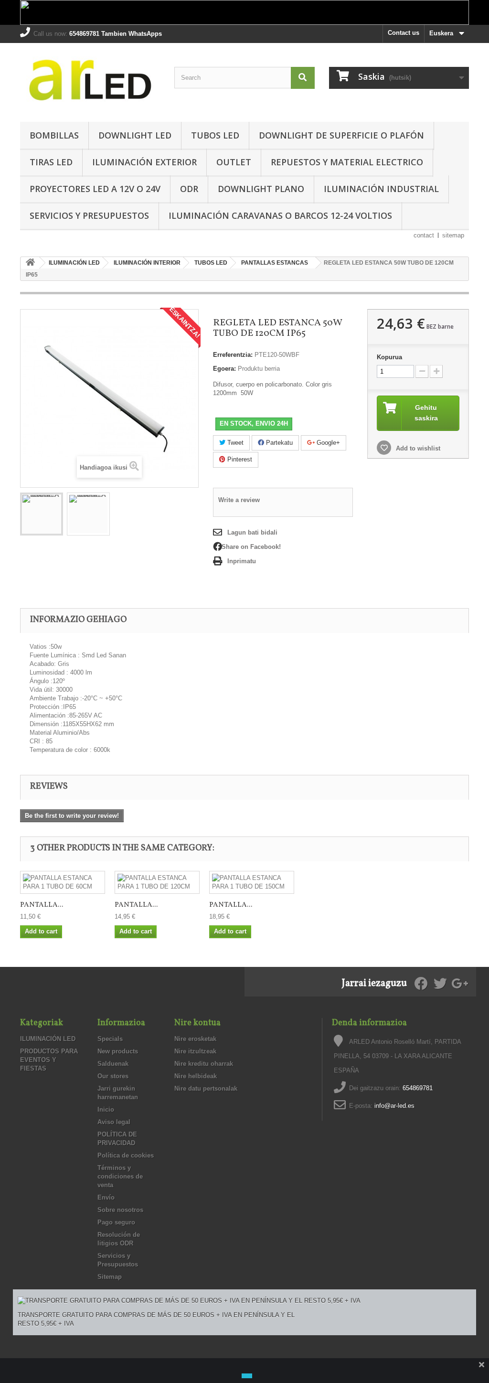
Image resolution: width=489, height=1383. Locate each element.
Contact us (403, 32)
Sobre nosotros (120, 1209)
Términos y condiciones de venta (120, 1176)
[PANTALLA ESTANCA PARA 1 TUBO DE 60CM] (62, 882)
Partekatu (278, 442)
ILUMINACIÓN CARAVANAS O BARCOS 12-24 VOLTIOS (280, 215)
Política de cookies (125, 1155)
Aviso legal (113, 1122)
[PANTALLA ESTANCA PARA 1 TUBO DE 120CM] (157, 882)
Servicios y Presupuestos (89, 215)
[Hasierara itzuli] (30, 263)
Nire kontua (197, 1023)
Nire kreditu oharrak (203, 1063)
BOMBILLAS (54, 135)
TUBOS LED (215, 135)
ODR (189, 188)
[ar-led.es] (90, 80)
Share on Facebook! (251, 546)
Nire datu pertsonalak (205, 1088)
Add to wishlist (417, 448)
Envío (106, 1197)
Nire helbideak (195, 1076)
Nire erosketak (195, 1038)
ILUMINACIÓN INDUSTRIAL (381, 188)
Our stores (112, 1076)
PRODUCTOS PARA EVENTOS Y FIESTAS (49, 1060)
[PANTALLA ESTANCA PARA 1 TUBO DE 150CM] (251, 882)
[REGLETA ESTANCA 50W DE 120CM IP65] (42, 514)
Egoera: (224, 368)
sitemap (453, 235)
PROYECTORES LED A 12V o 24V (95, 188)
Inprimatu (241, 561)
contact (424, 235)
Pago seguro (116, 1222)
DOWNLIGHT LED (134, 135)
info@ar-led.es (394, 1105)
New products (117, 1051)
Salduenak (112, 1063)
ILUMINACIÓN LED (47, 1038)
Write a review (239, 500)
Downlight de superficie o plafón (341, 135)
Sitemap (109, 1276)
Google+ (327, 442)
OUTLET (233, 162)
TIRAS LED (51, 162)
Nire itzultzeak (195, 1051)
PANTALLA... (41, 905)
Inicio (105, 1109)
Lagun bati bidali (252, 532)
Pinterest (238, 459)
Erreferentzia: (233, 354)
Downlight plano (261, 188)
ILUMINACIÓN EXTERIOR (144, 162)
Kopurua (389, 357)
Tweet (234, 442)
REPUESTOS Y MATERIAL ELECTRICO (347, 162)
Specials (110, 1038)
